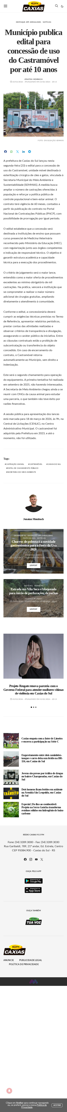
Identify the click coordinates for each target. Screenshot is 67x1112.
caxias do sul (54, 464)
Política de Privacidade (24, 964)
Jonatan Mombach (33, 79)
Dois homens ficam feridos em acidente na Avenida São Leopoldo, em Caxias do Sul (42, 792)
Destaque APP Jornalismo (28, 22)
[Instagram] (30, 859)
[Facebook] (25, 859)
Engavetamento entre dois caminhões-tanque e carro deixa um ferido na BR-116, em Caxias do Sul (42, 758)
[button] (62, 6)
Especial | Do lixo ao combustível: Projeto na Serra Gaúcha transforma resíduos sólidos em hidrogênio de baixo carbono (42, 809)
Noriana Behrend (33, 599)
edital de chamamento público (22, 468)
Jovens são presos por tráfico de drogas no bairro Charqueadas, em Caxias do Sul (42, 776)
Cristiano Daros (33, 555)
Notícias (47, 22)
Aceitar (57, 1105)
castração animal (15, 464)
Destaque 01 (20, 536)
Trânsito (38, 586)
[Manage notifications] (9, 1090)
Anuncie (8, 960)
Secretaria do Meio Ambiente (21, 472)
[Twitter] (41, 859)
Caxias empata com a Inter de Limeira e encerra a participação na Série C (41, 740)
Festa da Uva (29, 538)
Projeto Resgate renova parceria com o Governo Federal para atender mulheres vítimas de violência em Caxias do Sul (33, 689)
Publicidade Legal (30, 960)
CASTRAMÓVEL (35, 464)
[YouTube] (36, 859)
